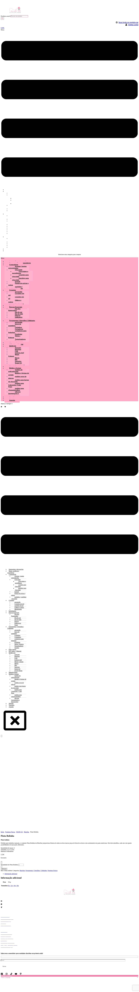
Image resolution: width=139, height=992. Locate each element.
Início (2, 832)
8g (9, 885)
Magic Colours (13, 355)
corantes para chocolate (20, 275)
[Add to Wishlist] (1, 861)
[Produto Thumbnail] (1, 736)
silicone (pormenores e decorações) (14, 393)
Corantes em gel (16, 294)
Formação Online (15, 206)
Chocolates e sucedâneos (20, 272)
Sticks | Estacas (14, 336)
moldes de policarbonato (15, 370)
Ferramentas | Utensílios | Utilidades (15, 627)
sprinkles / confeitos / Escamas (15, 287)
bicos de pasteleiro (14, 325)
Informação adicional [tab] (11, 874)
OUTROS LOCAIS (21, 195)
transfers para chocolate (20, 279)
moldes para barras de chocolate (18, 380)
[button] (69, 108)
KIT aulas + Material (15, 234)
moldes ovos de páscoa (17, 377)
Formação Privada (15, 211)
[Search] (2, 18)
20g (17, 885)
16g (14, 885)
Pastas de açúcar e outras (18, 284)
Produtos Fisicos (10, 832)
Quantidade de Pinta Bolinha (9, 865)
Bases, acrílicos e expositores (13, 572)
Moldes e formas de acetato (18, 374)
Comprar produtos (14, 216)
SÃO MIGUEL (17, 201)
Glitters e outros (14, 301)
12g (11, 885)
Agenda (12, 251)
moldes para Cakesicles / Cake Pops (16, 385)
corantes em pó (16, 297)
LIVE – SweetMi (14, 239)
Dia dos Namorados (14, 221)
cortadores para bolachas (17, 331)
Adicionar (4, 868)
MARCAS (19, 832)
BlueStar (26, 832)
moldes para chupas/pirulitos (16, 389)
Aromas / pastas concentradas (17, 267)
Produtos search (6, 16)
